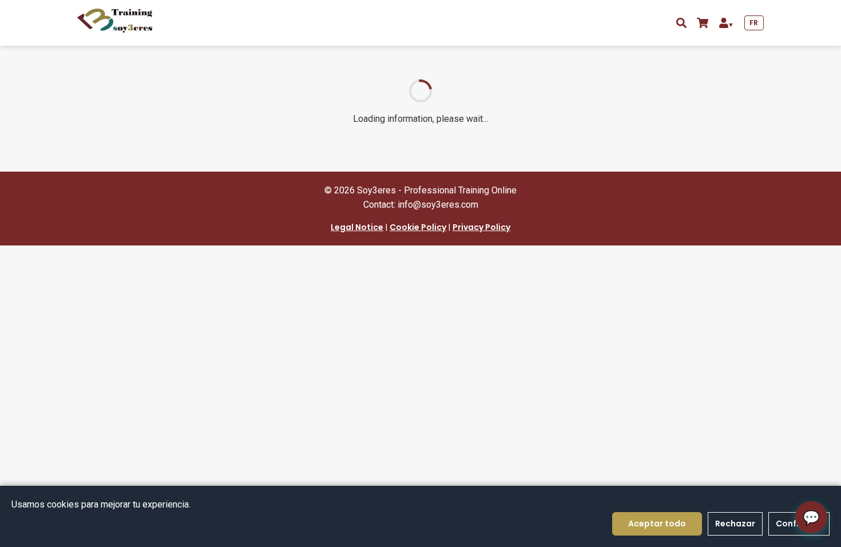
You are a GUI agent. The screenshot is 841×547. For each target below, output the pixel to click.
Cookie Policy (418, 227)
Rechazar (735, 523)
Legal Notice (357, 227)
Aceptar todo (657, 523)
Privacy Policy (481, 227)
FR (754, 22)
